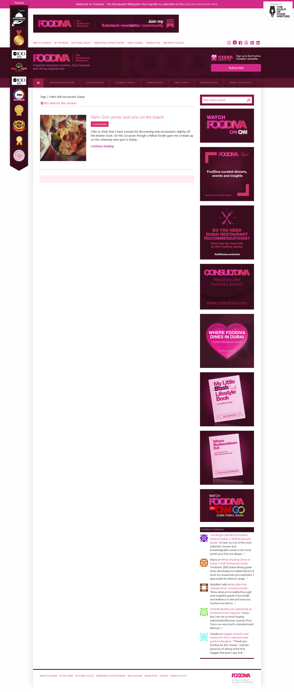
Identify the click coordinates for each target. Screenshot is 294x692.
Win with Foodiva (173, 42)
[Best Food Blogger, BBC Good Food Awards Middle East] (19, 71)
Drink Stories (155, 82)
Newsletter (153, 42)
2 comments (99, 124)
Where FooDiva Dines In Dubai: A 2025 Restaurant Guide (230, 561)
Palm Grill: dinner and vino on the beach (127, 117)
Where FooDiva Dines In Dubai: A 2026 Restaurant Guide (230, 538)
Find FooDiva (135, 42)
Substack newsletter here (201, 4)
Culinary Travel (125, 82)
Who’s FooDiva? (42, 42)
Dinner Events (209, 82)
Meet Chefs (182, 82)
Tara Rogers (217, 535)
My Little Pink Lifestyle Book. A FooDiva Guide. (229, 586)
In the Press (61, 42)
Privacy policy (178, 675)
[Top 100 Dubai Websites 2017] (19, 45)
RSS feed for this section (60, 103)
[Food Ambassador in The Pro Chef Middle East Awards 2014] (19, 100)
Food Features (95, 82)
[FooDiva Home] (38, 82)
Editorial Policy (81, 42)
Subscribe (236, 67)
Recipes (164, 675)
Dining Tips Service (240, 82)
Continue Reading (102, 146)
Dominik (215, 609)
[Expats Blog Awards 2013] (19, 115)
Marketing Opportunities (109, 42)
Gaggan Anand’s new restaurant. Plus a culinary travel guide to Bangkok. (229, 637)
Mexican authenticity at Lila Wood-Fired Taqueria (230, 611)
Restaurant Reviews (62, 82)
